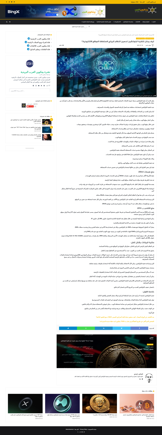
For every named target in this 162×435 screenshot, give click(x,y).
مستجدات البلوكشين (128, 22)
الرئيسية (151, 35)
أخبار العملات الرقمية (139, 35)
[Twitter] (14, 2)
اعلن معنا (142, 2)
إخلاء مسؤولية (134, 2)
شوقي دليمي (148, 45)
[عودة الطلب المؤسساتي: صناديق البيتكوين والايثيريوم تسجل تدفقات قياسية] (136, 403)
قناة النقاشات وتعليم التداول (40, 49)
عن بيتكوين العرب (151, 2)
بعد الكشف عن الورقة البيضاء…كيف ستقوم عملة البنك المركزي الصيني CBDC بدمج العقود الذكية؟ (125, 317)
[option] (107, 351)
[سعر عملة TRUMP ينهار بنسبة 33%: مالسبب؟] (99, 403)
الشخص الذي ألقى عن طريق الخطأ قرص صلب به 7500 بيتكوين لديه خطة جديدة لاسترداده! (127, 321)
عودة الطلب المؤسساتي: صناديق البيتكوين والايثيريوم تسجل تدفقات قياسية (138, 415)
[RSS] (6, 2)
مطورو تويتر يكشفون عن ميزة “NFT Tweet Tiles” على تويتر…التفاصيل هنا (25, 128)
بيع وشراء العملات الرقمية (88, 22)
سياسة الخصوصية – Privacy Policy (88, 429)
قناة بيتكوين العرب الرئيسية (40, 39)
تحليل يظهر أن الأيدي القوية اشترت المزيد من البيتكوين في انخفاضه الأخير (26, 121)
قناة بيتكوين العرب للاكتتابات (39, 46)
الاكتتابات (138, 22)
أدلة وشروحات (117, 22)
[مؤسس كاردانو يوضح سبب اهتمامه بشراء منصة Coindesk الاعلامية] (46, 137)
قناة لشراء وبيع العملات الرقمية (39, 42)
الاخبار (154, 22)
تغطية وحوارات (145, 22)
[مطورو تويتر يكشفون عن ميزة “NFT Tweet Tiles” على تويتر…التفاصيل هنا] (46, 130)
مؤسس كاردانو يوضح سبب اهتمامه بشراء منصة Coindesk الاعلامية (26, 136)
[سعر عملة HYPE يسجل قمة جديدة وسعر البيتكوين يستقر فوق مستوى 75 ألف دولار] (62, 403)
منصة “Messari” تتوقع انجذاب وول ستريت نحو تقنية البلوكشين (131, 349)
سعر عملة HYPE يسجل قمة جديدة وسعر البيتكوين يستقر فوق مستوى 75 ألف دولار (63, 415)
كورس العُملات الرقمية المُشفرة (104, 22)
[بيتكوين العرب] (145, 10)
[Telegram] (9, 2)
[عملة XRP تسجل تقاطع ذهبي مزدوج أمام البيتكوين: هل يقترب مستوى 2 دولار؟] (25, 403)
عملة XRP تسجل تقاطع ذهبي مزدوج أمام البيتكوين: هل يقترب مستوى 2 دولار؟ (26, 415)
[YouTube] (11, 2)
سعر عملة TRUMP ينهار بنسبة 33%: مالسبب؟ (105, 415)
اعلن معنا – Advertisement (72, 429)
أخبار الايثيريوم (150, 344)
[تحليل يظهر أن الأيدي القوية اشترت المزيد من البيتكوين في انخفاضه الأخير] (46, 122)
